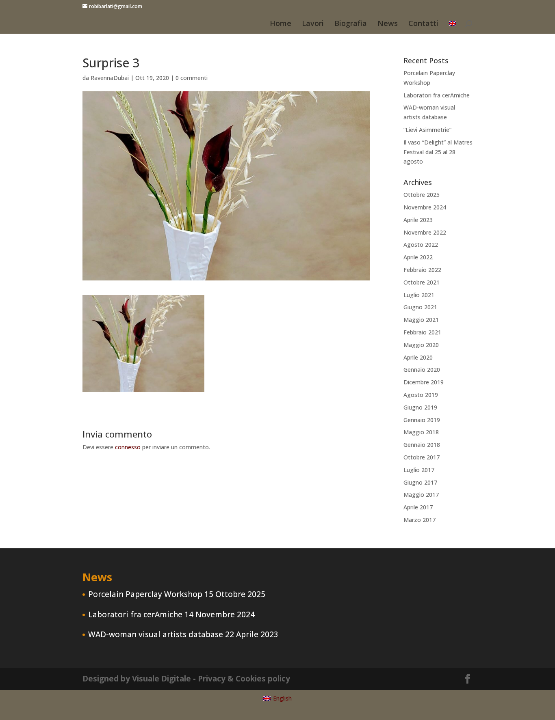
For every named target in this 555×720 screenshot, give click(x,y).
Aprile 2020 (418, 357)
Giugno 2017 (420, 482)
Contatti (423, 24)
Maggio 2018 (421, 432)
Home (280, 24)
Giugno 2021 (420, 307)
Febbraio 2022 (422, 270)
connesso (128, 447)
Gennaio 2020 (421, 369)
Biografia (350, 24)
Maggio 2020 (421, 345)
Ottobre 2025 (421, 194)
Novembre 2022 (424, 232)
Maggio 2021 (421, 319)
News (387, 24)
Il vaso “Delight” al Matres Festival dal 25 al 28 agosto (438, 152)
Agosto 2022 (420, 244)
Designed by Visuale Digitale (136, 678)
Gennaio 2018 (421, 444)
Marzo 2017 (419, 520)
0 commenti (192, 78)
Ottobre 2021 (421, 282)
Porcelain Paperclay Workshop (145, 594)
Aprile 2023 (418, 220)
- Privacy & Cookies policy (241, 678)
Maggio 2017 (421, 494)
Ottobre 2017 (421, 457)
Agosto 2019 (420, 395)
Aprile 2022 (418, 257)
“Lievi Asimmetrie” (427, 130)
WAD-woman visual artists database (155, 634)
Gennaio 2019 (421, 420)
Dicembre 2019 (423, 382)
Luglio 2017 (418, 470)
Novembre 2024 (424, 207)
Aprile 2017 (418, 507)
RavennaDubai (110, 78)
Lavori (313, 24)
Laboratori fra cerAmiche (436, 95)
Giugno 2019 (420, 407)
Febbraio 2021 (422, 332)
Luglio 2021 (418, 295)
